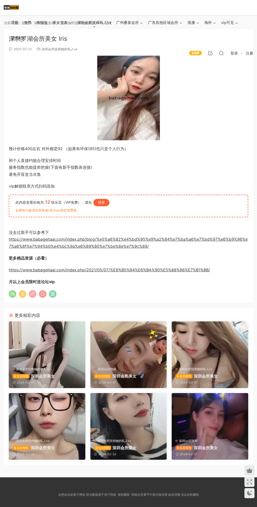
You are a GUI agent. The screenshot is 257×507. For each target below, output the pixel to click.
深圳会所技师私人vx (94, 22)
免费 (27, 22)
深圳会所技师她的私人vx (32, 369)
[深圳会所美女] (47, 342)
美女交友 (60, 22)
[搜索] (221, 53)
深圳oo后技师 (107, 369)
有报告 (42, 22)
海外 (208, 22)
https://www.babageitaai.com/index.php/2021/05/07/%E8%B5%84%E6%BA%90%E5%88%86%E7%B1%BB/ (109, 269)
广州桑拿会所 (127, 22)
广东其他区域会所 (163, 22)
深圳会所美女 (34, 375)
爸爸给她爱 (11, 7)
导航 (15, 22)
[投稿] (210, 53)
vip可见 (227, 22)
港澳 (191, 22)
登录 (101, 202)
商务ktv (17, 37)
